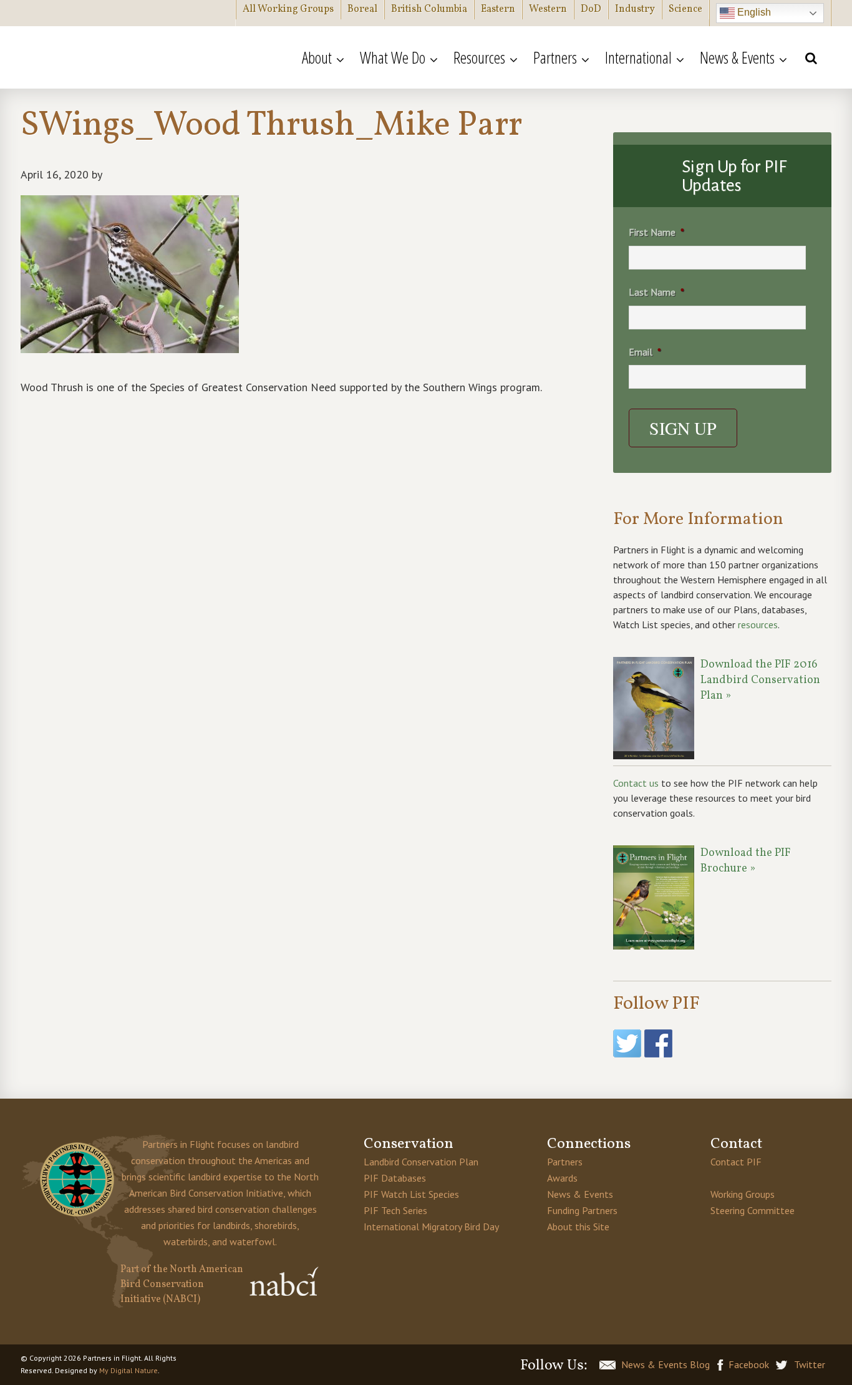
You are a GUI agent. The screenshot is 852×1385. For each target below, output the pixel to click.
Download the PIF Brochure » (745, 861)
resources (758, 624)
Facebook (749, 1364)
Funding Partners (582, 1210)
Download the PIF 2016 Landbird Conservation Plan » (760, 680)
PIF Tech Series (395, 1210)
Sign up (683, 428)
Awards (562, 1178)
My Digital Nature (128, 1370)
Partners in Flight (142, 57)
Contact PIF (736, 1161)
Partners (565, 1161)
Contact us (636, 783)
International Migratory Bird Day (431, 1226)
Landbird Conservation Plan (421, 1161)
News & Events (580, 1194)
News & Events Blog (665, 1364)
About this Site (578, 1226)
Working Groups (742, 1194)
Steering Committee (752, 1210)
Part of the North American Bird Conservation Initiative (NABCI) (181, 1284)
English (753, 12)
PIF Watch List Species (411, 1194)
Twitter (809, 1364)
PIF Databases (395, 1178)
